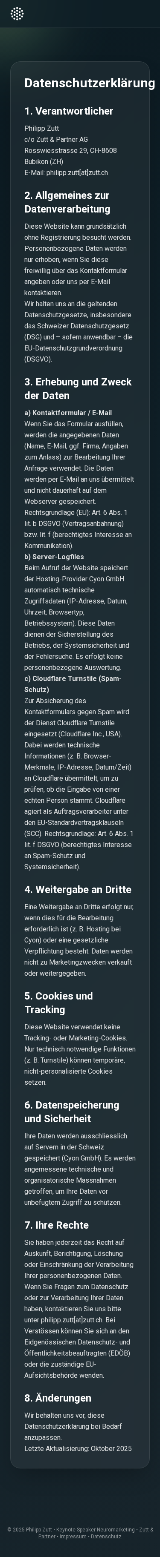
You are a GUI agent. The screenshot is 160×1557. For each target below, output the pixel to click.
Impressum (73, 1537)
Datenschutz (106, 1537)
